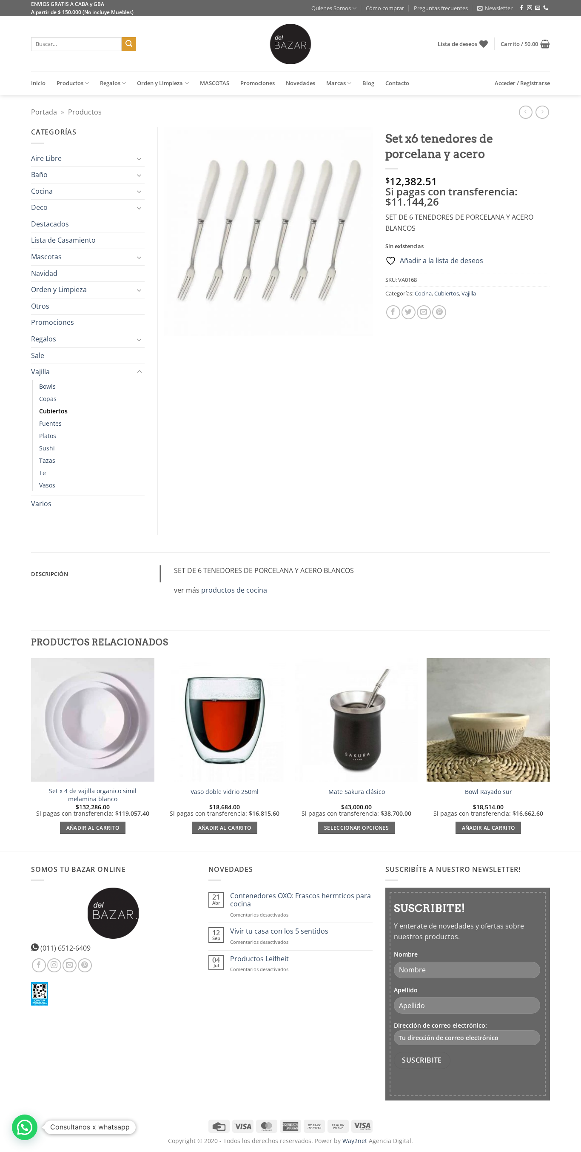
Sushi (47, 448)
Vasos (47, 485)
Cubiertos (446, 293)
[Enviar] (129, 44)
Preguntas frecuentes (441, 8)
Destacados (50, 224)
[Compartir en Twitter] (409, 312)
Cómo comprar (385, 8)
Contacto (397, 83)
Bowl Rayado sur (488, 792)
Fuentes (50, 423)
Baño (39, 174)
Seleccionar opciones (356, 828)
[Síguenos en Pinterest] (85, 965)
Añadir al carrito (93, 828)
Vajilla (468, 293)
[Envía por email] (424, 312)
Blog (368, 83)
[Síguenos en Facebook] (521, 8)
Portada (44, 112)
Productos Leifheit (259, 959)
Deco (39, 207)
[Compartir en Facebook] (393, 312)
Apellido (406, 990)
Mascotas (46, 256)
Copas (48, 399)
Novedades (300, 83)
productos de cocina (234, 590)
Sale (37, 355)
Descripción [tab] (49, 574)
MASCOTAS (214, 83)
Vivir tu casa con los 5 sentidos (279, 931)
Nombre (406, 954)
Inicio (38, 83)
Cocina (423, 293)
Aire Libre (46, 158)
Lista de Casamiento (63, 240)
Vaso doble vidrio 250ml (225, 792)
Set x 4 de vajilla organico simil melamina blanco (93, 795)
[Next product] (525, 112)
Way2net (354, 1141)
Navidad (44, 273)
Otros (40, 306)
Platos (47, 436)
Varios (41, 503)
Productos (70, 83)
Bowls (47, 386)
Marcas (336, 83)
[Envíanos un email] (537, 8)
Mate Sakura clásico (356, 792)
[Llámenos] (545, 8)
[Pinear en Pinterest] (439, 312)
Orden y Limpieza (160, 83)
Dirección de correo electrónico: (440, 1025)
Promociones (257, 83)
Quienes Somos (331, 8)
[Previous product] (542, 112)
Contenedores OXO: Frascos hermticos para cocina (300, 900)
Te (42, 473)
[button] (495, 8)
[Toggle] (139, 158)
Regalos (110, 83)
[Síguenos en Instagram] (529, 8)
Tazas (47, 460)
